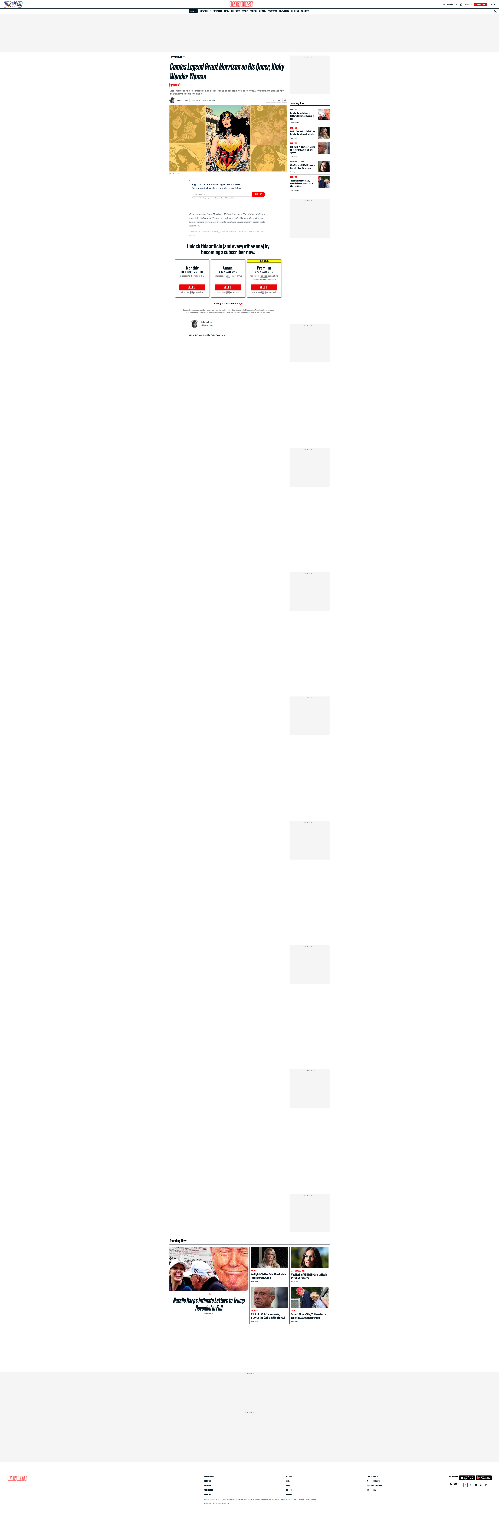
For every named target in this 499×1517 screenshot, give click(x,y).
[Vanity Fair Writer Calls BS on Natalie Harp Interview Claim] (324, 138)
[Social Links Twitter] (465, 1485)
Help (238, 1499)
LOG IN (492, 4)
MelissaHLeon (207, 325)
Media (226, 11)
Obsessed (235, 11)
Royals (245, 11)
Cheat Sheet (205, 11)
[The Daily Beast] (241, 4)
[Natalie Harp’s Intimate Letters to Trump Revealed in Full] (324, 119)
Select (192, 287)
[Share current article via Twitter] (273, 100)
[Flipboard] (486, 1485)
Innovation (284, 11)
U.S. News (295, 11)
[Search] (495, 11)
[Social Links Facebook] (460, 1485)
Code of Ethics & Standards (259, 1499)
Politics (253, 11)
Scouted (305, 11)
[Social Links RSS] (481, 1485)
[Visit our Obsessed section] (21, 4)
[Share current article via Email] (279, 100)
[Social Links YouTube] (476, 1485)
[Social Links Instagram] (471, 1485)
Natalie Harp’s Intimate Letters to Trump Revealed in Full (209, 1304)
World (288, 1486)
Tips (219, 1499)
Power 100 (272, 11)
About (206, 1499)
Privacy (244, 1499)
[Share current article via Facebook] (268, 100)
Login (240, 303)
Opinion (262, 11)
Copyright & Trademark (306, 1499)
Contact (213, 1499)
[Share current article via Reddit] (284, 100)
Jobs (224, 1499)
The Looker (217, 11)
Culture (289, 1490)
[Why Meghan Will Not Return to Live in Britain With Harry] (324, 172)
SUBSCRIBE (480, 4)
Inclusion (275, 1499)
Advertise (231, 1499)
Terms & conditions (288, 1499)
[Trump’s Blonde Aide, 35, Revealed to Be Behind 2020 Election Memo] (324, 187)
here (223, 335)
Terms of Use (219, 198)
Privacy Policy (230, 198)
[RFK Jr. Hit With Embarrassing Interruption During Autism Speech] (324, 153)
